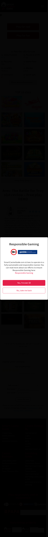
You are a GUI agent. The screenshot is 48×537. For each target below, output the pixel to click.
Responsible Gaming (24, 273)
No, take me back (24, 290)
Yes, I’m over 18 (24, 283)
